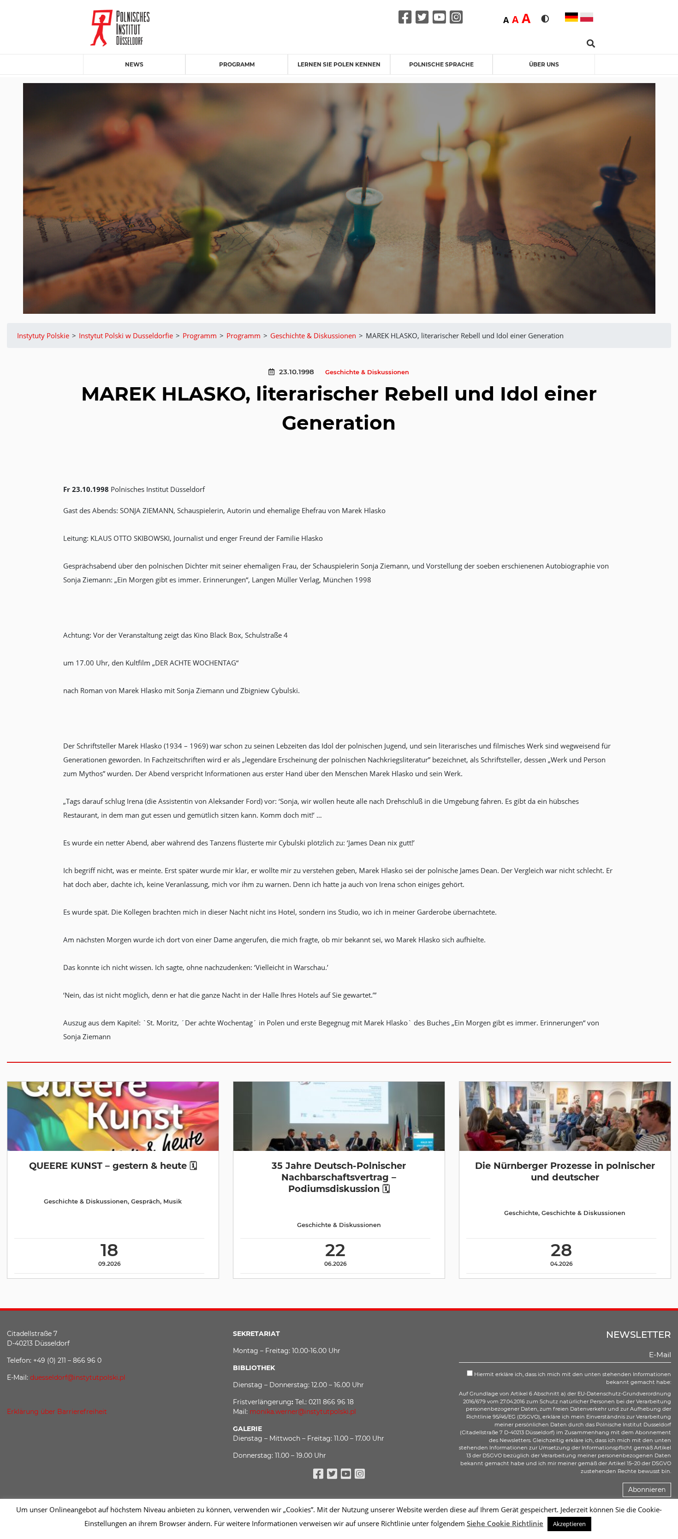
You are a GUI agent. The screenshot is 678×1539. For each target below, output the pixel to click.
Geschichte (521, 1213)
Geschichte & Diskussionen (367, 372)
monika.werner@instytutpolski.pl (303, 1411)
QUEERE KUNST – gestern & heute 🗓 (113, 1165)
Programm (237, 64)
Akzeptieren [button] (569, 1524)
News (134, 64)
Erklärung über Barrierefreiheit (57, 1411)
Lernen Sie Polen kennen (339, 64)
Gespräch (145, 1201)
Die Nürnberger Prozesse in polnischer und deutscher (565, 1171)
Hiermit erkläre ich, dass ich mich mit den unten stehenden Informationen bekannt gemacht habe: (572, 1378)
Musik (172, 1201)
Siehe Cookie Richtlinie (505, 1523)
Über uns (544, 64)
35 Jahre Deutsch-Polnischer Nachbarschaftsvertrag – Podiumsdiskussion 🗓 (339, 1177)
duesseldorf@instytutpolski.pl (77, 1377)
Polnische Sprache (441, 64)
